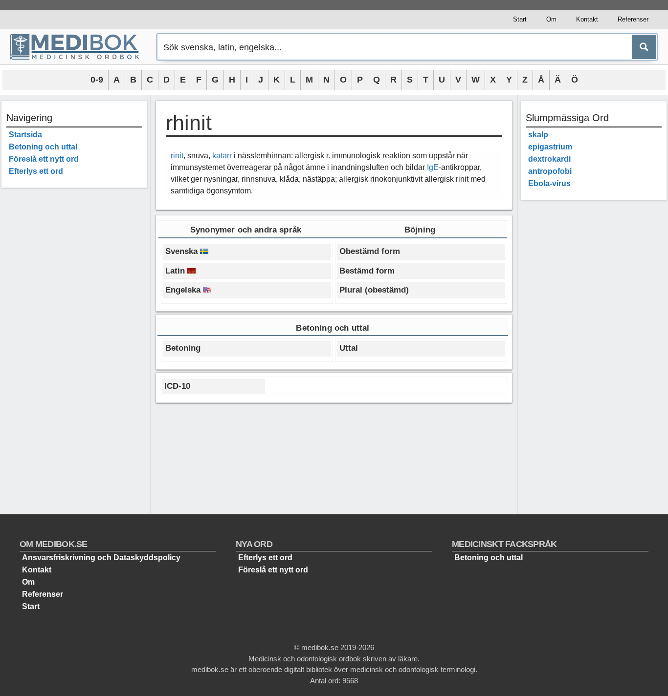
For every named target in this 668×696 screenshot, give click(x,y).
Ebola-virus (549, 183)
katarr (222, 155)
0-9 (96, 79)
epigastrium (550, 147)
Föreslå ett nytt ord (44, 159)
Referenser (633, 19)
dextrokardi (549, 159)
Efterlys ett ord (36, 171)
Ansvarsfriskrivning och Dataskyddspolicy (101, 557)
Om (551, 19)
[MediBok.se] (79, 46)
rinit (177, 155)
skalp (538, 134)
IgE (433, 167)
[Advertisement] (74, 341)
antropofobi (550, 171)
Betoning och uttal (43, 147)
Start (520, 19)
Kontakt (587, 19)
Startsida (25, 134)
